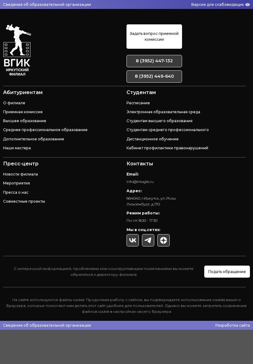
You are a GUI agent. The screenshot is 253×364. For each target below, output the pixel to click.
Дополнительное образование (33, 139)
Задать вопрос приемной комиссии (154, 36)
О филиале (14, 103)
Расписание (138, 103)
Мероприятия (16, 183)
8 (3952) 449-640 (154, 76)
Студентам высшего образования (159, 120)
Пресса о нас (15, 192)
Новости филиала (20, 174)
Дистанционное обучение (152, 139)
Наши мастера (17, 148)
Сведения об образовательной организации (47, 4)
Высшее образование (24, 120)
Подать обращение (227, 271)
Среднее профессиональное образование (45, 129)
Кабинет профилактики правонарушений (167, 148)
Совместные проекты (24, 201)
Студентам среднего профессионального (167, 129)
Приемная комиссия (23, 112)
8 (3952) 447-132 (154, 61)
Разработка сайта (232, 325)
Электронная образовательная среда (163, 112)
